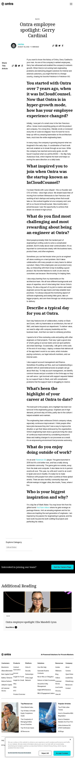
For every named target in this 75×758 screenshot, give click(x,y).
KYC (14, 691)
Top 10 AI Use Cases (27, 728)
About (67, 667)
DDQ (14, 687)
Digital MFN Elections (44, 690)
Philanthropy (70, 681)
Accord (15, 673)
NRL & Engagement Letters (46, 693)
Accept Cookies (62, 753)
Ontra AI (27, 667)
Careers (68, 670)
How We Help (42, 667)
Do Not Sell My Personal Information (19, 752)
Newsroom (69, 685)
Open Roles (69, 674)
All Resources (25, 731)
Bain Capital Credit (7, 674)
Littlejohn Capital (6, 685)
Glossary (58, 691)
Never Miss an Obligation (46, 677)
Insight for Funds (18, 677)
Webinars (58, 670)
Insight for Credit (18, 680)
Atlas (14, 684)
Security (28, 670)
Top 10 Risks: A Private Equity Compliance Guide (28, 713)
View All (57, 694)
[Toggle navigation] (71, 4)
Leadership (69, 678)
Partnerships (29, 674)
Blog (37, 19)
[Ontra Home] (7, 4)
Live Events (59, 687)
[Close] (70, 739)
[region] (39, 747)
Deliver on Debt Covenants (46, 680)
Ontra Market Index (27, 707)
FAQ (2, 740)
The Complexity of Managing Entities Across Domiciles (27, 721)
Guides (57, 667)
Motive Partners (6, 681)
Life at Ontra (11, 547)
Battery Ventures (6, 678)
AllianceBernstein (6, 670)
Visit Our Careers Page (62, 567)
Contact (68, 688)
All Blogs (61, 731)
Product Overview (19, 694)
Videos (57, 678)
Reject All (45, 753)
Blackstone (5, 667)
